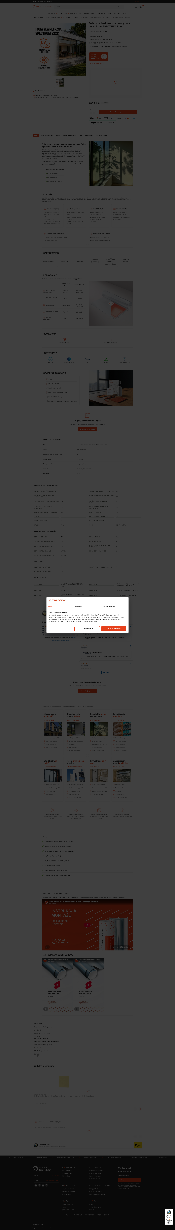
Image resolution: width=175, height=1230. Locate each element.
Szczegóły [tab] (78, 606)
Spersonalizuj (86, 629)
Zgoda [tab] (50, 606)
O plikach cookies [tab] (109, 606)
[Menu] (172, 1210)
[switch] (169, 1223)
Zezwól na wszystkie (114, 629)
